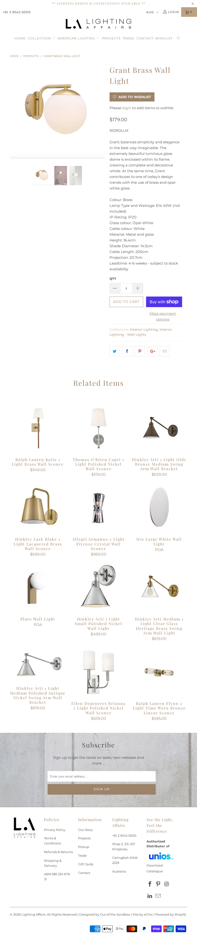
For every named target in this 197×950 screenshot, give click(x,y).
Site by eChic (143, 914)
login (126, 108)
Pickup (83, 847)
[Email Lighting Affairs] (158, 896)
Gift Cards (85, 864)
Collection (40, 38)
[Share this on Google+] (152, 351)
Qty (113, 278)
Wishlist (163, 38)
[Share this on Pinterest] (140, 351)
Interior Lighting (144, 329)
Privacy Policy (54, 830)
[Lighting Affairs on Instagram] (166, 884)
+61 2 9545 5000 (17, 12)
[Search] (178, 38)
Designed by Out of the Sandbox (104, 914)
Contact (144, 38)
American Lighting (77, 38)
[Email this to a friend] (165, 351)
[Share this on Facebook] (127, 351)
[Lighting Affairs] (98, 24)
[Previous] (15, 111)
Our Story (85, 830)
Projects (111, 38)
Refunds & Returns (58, 852)
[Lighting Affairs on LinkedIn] (150, 896)
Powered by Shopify (170, 914)
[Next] (100, 111)
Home (20, 38)
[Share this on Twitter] (115, 351)
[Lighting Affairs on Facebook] (150, 884)
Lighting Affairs (33, 914)
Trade (129, 38)
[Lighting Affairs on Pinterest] (158, 884)
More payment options (162, 316)
